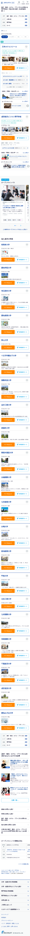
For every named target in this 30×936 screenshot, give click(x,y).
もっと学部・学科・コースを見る (14, 87)
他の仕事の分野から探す (8, 824)
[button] (27, 105)
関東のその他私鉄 (5, 873)
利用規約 (3, 917)
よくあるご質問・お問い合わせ (9, 926)
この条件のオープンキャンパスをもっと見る (14, 229)
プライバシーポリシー (7, 920)
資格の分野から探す (7, 809)
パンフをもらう (8, 68)
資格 (18, 36)
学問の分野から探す (7, 814)
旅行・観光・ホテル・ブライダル (17, 871)
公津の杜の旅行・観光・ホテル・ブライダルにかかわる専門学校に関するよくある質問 (14, 831)
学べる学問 (12, 36)
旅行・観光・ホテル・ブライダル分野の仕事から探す (14, 819)
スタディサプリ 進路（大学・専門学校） (10, 870)
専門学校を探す (4, 871)
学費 (25, 36)
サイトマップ (4, 914)
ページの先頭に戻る (24, 864)
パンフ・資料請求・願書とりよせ (10, 923)
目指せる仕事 (4, 36)
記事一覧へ (15, 800)
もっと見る (24, 91)
